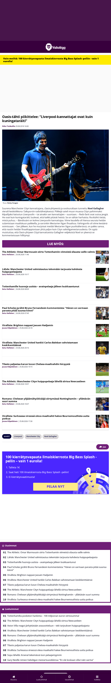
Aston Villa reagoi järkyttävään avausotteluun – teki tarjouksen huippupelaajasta (48, 625)
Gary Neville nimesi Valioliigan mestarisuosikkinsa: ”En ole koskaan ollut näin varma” (50, 659)
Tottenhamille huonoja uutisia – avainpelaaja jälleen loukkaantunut (40, 286)
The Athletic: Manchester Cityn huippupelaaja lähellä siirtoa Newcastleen (43, 381)
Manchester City (33, 436)
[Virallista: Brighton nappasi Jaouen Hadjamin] (102, 330)
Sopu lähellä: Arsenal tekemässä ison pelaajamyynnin (34, 655)
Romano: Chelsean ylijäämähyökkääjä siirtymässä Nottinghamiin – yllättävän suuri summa (46, 400)
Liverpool (18, 436)
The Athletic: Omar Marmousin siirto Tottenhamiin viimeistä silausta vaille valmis (48, 251)
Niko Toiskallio (8, 126)
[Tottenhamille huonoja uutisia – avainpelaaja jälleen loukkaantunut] (102, 291)
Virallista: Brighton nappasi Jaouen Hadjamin (27, 325)
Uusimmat (11, 545)
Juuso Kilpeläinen (10, 328)
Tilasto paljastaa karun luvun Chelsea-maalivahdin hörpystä (36, 364)
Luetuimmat (12, 609)
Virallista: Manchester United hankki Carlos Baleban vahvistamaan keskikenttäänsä (40, 344)
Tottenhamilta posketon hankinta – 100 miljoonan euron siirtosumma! (43, 615)
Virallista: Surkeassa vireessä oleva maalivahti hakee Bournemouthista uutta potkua (45, 417)
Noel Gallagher (50, 436)
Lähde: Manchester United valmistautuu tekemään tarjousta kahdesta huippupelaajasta (42, 270)
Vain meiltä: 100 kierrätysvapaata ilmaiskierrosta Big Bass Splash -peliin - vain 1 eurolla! (51, 60)
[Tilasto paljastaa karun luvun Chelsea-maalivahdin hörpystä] (102, 369)
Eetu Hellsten (8, 254)
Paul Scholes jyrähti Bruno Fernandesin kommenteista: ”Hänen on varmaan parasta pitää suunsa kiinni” (45, 309)
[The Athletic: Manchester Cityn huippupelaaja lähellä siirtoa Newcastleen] (102, 386)
